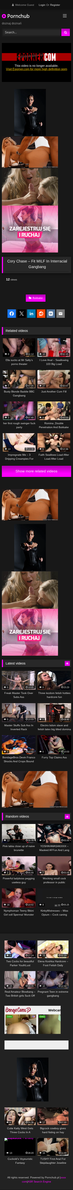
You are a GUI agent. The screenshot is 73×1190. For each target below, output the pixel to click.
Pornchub (18, 16)
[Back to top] (61, 1178)
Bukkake (38, 297)
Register (55, 4)
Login (42, 4)
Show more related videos (36, 471)
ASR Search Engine (39, 1181)
